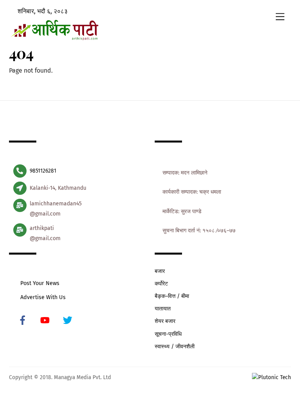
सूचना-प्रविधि (168, 334)
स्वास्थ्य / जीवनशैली (175, 346)
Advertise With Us (43, 297)
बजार (160, 271)
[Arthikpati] (54, 38)
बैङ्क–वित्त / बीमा (172, 296)
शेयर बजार (165, 321)
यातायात (163, 308)
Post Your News (39, 283)
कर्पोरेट (161, 283)
